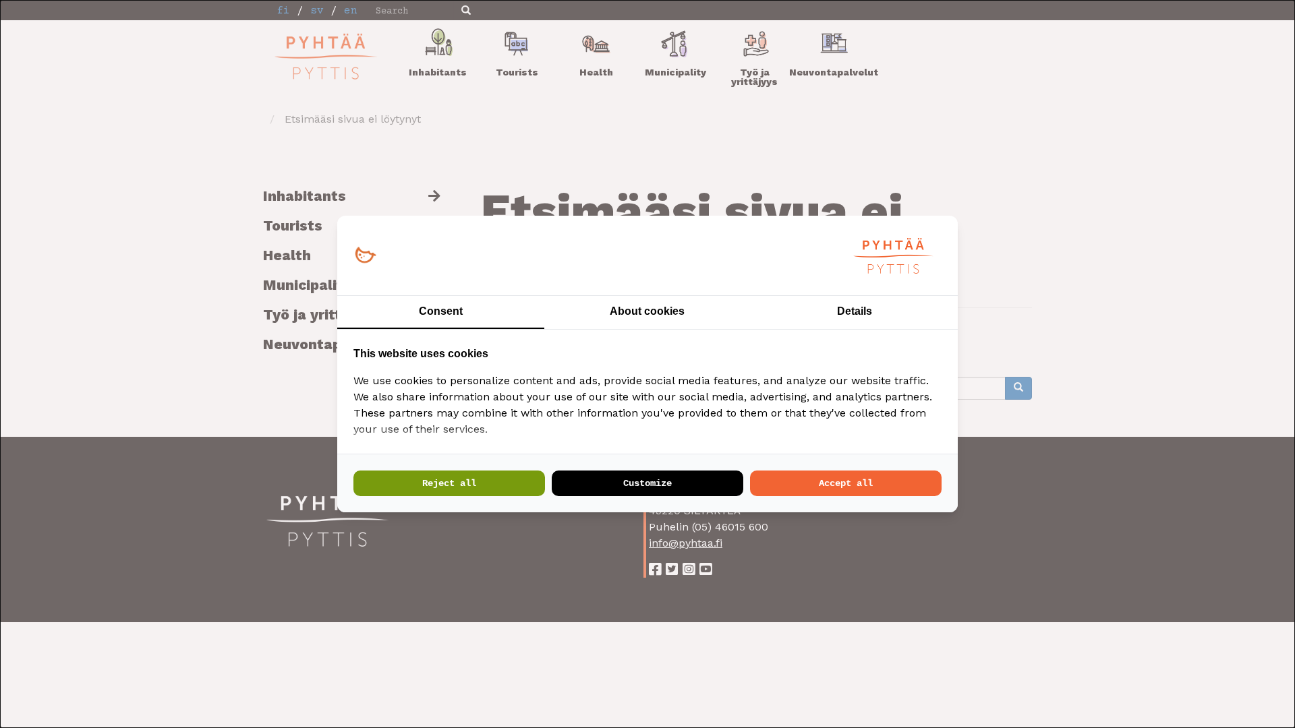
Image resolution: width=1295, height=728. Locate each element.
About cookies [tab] (647, 311)
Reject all (449, 483)
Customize (647, 483)
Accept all (846, 483)
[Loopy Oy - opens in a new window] (365, 256)
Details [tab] (854, 311)
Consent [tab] (441, 311)
